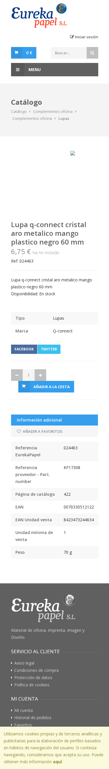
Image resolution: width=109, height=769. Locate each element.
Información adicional (39, 420)
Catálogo (19, 111)
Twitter (49, 349)
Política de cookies (31, 684)
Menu (34, 69)
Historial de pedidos (32, 717)
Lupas (63, 118)
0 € (29, 52)
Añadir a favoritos (42, 431)
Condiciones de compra (36, 670)
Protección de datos (33, 677)
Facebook (24, 349)
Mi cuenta (23, 710)
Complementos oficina (53, 111)
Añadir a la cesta (51, 386)
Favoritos (23, 725)
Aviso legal (24, 663)
